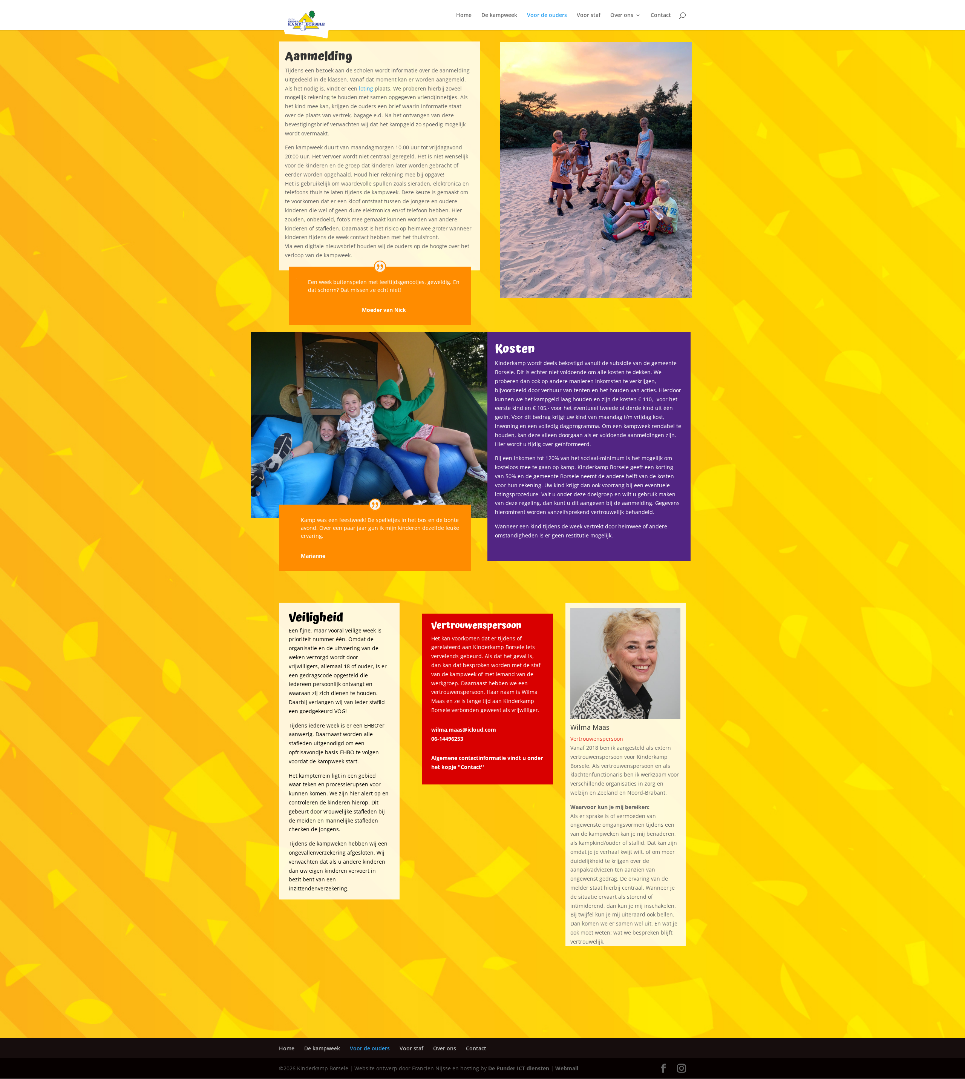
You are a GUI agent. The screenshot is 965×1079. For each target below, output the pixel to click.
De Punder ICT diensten (518, 1068)
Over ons (621, 15)
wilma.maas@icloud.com (463, 729)
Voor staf (588, 15)
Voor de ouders (547, 15)
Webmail (566, 1068)
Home (464, 15)
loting (366, 88)
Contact (661, 15)
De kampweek (499, 15)
